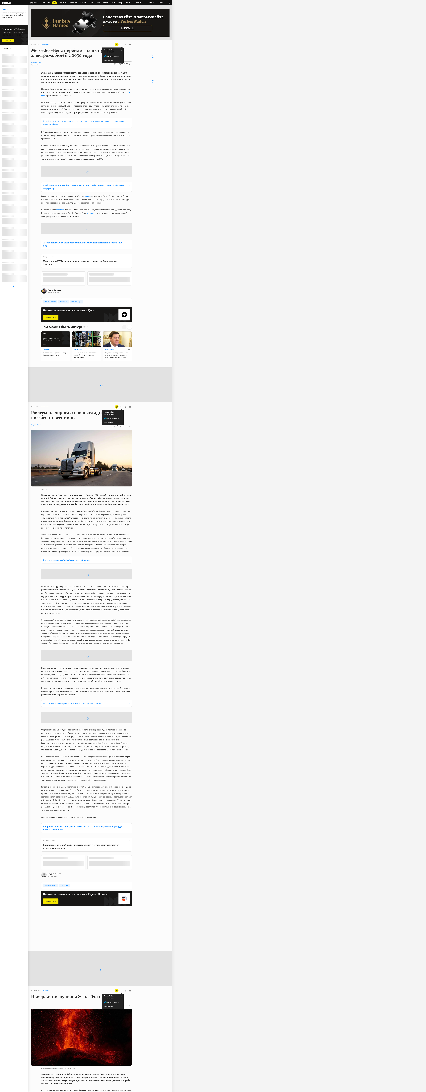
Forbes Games (48, 3)
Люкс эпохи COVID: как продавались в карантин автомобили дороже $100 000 (82, 209)
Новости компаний (111, 843)
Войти (161, 3)
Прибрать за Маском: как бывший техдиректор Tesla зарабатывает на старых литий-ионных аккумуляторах (83, 169)
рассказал (110, 1030)
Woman (105, 3)
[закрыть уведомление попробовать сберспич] (121, 51)
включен (64, 1080)
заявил (88, 178)
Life (98, 3)
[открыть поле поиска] (168, 2)
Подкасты (83, 3)
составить (62, 1057)
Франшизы (73, 3)
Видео (92, 3)
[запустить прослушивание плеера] (121, 44)
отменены (45, 1047)
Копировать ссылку (123, 64)
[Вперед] (135, 244)
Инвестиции (78, 315)
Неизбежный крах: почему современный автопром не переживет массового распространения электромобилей (84, 123)
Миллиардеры (109, 315)
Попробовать (108, 60)
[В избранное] (71, 240)
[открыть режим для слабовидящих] (116, 44)
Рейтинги (63, 3)
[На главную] (6, 3)
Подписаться (51, 282)
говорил (91, 195)
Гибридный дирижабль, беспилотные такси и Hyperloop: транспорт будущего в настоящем (83, 738)
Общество (46, 315)
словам (112, 1006)
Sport (113, 3)
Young (120, 3)
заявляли (60, 192)
